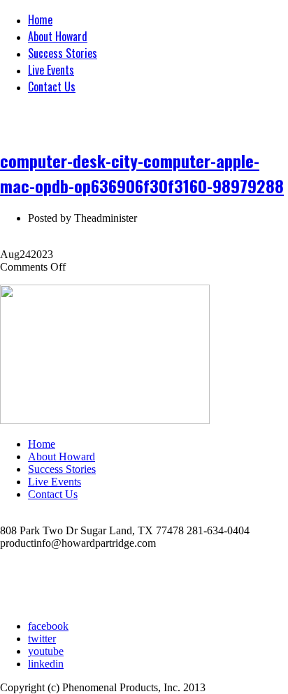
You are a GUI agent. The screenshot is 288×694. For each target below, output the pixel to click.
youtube (46, 651)
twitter (42, 638)
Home (40, 19)
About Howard (57, 36)
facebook (48, 626)
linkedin (46, 664)
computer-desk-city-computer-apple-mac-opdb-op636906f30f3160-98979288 (142, 173)
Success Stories (62, 53)
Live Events (51, 69)
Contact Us (51, 86)
